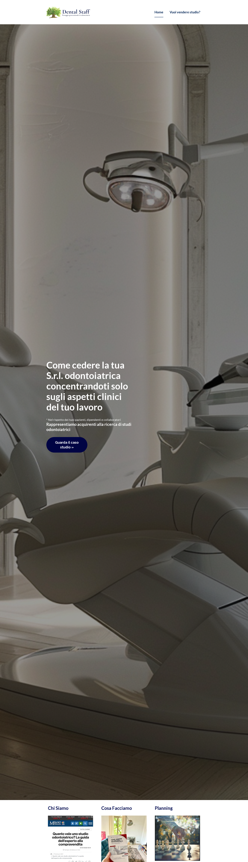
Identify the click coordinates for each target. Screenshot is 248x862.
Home (158, 12)
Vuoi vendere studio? (185, 12)
